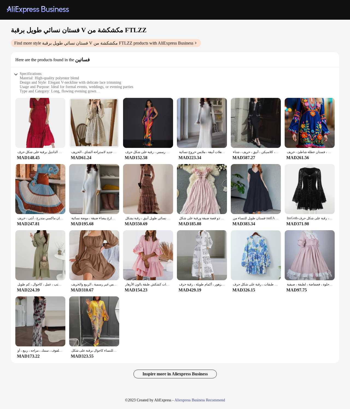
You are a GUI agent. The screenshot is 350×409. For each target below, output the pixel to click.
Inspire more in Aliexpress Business (175, 374)
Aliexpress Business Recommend (199, 400)
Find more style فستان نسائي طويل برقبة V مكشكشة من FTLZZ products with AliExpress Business (103, 43)
